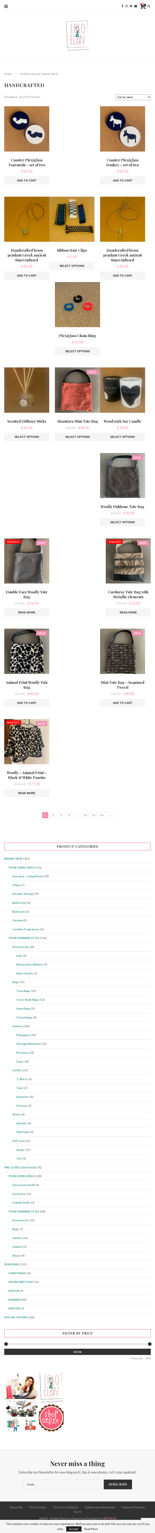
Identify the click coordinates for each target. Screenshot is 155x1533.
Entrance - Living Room (27, 876)
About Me (16, 1507)
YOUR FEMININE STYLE (23, 938)
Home (8, 73)
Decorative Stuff (23, 1185)
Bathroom (19, 902)
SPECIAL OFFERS (15, 1317)
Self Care (18, 1141)
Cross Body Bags (27, 999)
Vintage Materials (28, 1043)
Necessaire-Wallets (29, 964)
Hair (19, 955)
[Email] (135, 6)
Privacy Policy (37, 1507)
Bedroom (18, 911)
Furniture (18, 1194)
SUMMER (14, 1299)
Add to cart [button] (27, 180)
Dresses (21, 1105)
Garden (17, 920)
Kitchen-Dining (22, 893)
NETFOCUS (109, 1518)
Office (16, 885)
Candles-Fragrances (25, 929)
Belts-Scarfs (24, 973)
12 (85, 815)
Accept (74, 1529)
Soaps (20, 1149)
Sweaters (22, 1096)
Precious (22, 1052)
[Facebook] (122, 6)
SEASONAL (11, 1264)
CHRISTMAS (16, 1273)
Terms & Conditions (65, 1507)
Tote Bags (23, 991)
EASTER (13, 1290)
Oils (19, 1158)
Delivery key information (100, 1507)
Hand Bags (23, 1008)
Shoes (16, 1114)
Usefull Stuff (20, 1202)
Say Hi (77, 1511)
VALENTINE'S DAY (20, 1282)
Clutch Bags (24, 1017)
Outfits (17, 1070)
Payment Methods (133, 1507)
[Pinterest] (131, 6)
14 (101, 815)
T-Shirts (21, 1079)
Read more (26, 612)
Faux (19, 1061)
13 (93, 815)
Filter (77, 1352)
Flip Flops (22, 1132)
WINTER (14, 1308)
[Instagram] (126, 6)
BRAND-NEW (13, 858)
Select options (72, 265)
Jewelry (17, 1026)
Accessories (20, 946)
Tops (19, 1088)
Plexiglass (23, 1035)
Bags (15, 982)
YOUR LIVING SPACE (22, 867)
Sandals (21, 1123)
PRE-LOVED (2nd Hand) (20, 1167)
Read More (91, 1529)
